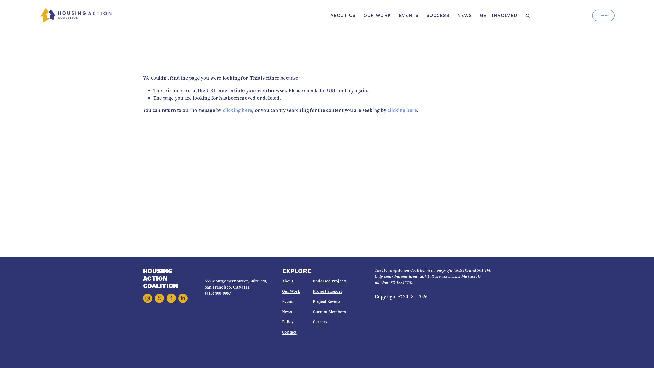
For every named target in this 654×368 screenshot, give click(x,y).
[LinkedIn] (183, 298)
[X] (159, 298)
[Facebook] (171, 298)
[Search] (527, 15)
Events (409, 15)
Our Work (377, 15)
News (464, 15)
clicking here (237, 110)
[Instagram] (147, 298)
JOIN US (603, 15)
